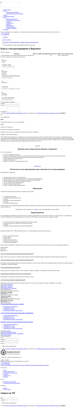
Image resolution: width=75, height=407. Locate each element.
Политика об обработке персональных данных (12, 365)
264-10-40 (5, 33)
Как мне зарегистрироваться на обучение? (10, 267)
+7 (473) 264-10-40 (5, 362)
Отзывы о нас (9, 23)
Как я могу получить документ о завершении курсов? (13, 280)
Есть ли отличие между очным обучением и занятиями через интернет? (17, 254)
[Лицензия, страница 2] (7, 287)
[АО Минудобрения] (6, 334)
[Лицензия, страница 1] (7, 285)
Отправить (62, 113)
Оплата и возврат (10, 26)
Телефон (3, 103)
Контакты (6, 29)
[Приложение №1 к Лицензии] (8, 288)
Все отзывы (7, 331)
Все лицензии (9, 284)
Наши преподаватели (11, 19)
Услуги (5, 11)
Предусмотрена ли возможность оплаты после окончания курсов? (16, 273)
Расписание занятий (11, 28)
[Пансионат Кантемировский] (8, 332)
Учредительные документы (13, 20)
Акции (5, 15)
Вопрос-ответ (9, 25)
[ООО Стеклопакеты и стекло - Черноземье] (12, 333)
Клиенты (8, 21)
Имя (2, 337)
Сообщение (4, 111)
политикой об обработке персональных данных (48, 113)
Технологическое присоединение (14, 13)
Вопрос (3, 343)
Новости (8, 24)
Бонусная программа (9, 16)
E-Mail (2, 105)
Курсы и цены (7, 9)
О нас (5, 17)
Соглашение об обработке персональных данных (36, 365)
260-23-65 (5, 34)
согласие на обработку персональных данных (16, 113)
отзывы (36, 209)
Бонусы (5, 388)
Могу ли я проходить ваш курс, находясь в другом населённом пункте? (17, 260)
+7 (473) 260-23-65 (5, 363)
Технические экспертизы (12, 12)
